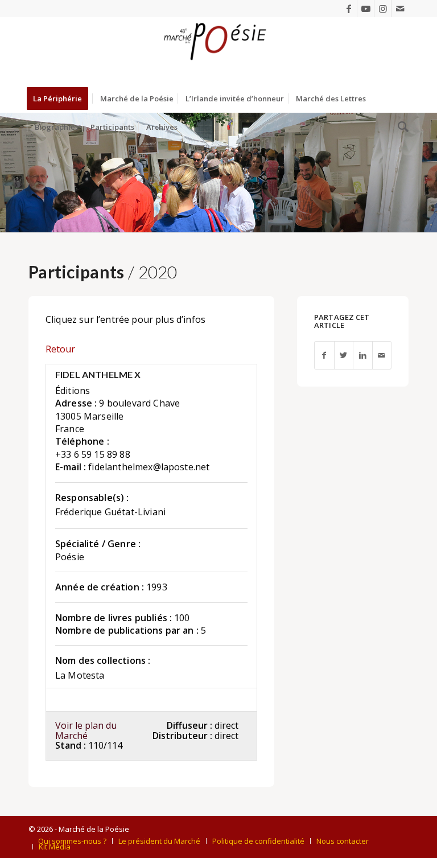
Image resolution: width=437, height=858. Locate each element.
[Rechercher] (400, 127)
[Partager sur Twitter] (344, 356)
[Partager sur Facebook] (324, 356)
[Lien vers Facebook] (348, 8)
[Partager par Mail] (382, 356)
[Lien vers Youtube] (365, 8)
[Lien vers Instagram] (382, 8)
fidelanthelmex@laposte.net (148, 467)
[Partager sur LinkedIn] (362, 356)
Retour (60, 349)
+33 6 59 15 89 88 (92, 454)
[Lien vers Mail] (400, 8)
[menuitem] (61, 98)
